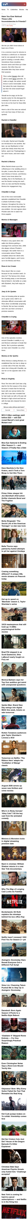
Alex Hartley (10, 25)
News (3, 9)
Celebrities (14, 9)
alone (14, 79)
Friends (14, 76)
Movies (21, 9)
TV (8, 9)
